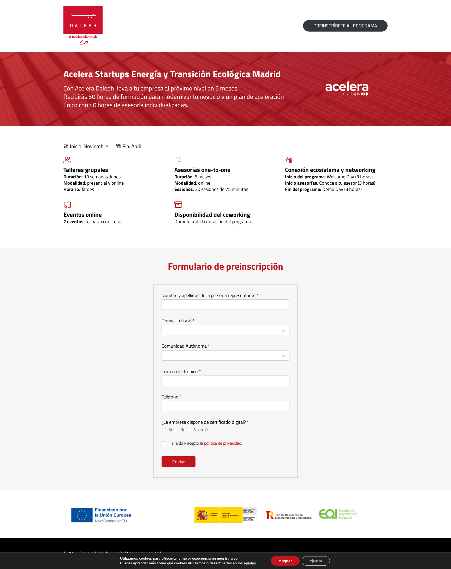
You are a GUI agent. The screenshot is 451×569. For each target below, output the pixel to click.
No (182, 429)
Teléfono (172, 397)
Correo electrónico (181, 371)
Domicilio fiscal (178, 321)
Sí (170, 429)
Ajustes (316, 560)
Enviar (178, 461)
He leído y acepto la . (205, 443)
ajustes (250, 563)
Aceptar (285, 560)
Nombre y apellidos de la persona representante (210, 295)
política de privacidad (222, 443)
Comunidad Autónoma (186, 346)
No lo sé (200, 429)
